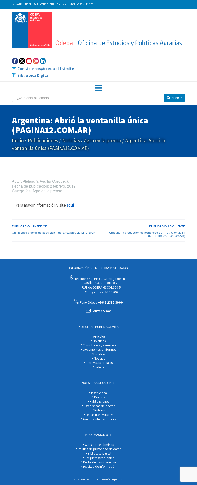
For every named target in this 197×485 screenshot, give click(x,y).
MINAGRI (17, 4)
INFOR (72, 4)
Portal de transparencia (99, 462)
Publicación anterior (29, 226)
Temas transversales (99, 415)
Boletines (99, 341)
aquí (70, 205)
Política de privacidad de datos (99, 449)
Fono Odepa (101, 302)
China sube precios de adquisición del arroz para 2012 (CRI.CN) (54, 232)
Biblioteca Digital (33, 75)
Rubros (99, 410)
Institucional (99, 393)
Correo (95, 479)
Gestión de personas (112, 479)
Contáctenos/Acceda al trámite (45, 68)
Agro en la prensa (102, 140)
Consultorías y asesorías (99, 345)
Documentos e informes (99, 349)
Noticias (71, 140)
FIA (58, 4)
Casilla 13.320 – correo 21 (101, 282)
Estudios (99, 354)
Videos (99, 367)
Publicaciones (43, 140)
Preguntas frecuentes (99, 458)
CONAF (44, 4)
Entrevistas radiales (99, 363)
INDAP (28, 4)
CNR (52, 4)
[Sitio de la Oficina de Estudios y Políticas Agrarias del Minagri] (98, 30)
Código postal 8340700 (101, 292)
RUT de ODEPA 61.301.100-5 (101, 287)
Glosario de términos (99, 444)
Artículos (98, 336)
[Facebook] (15, 61)
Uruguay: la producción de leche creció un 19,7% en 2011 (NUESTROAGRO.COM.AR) (147, 234)
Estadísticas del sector (99, 406)
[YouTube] (29, 61)
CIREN (80, 4)
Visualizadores (81, 479)
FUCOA (89, 4)
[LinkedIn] (43, 61)
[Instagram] (36, 61)
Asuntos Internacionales (99, 419)
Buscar (176, 97)
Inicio (18, 140)
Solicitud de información (99, 466)
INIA (64, 4)
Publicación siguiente (167, 226)
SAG (36, 4)
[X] (22, 61)
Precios (99, 397)
